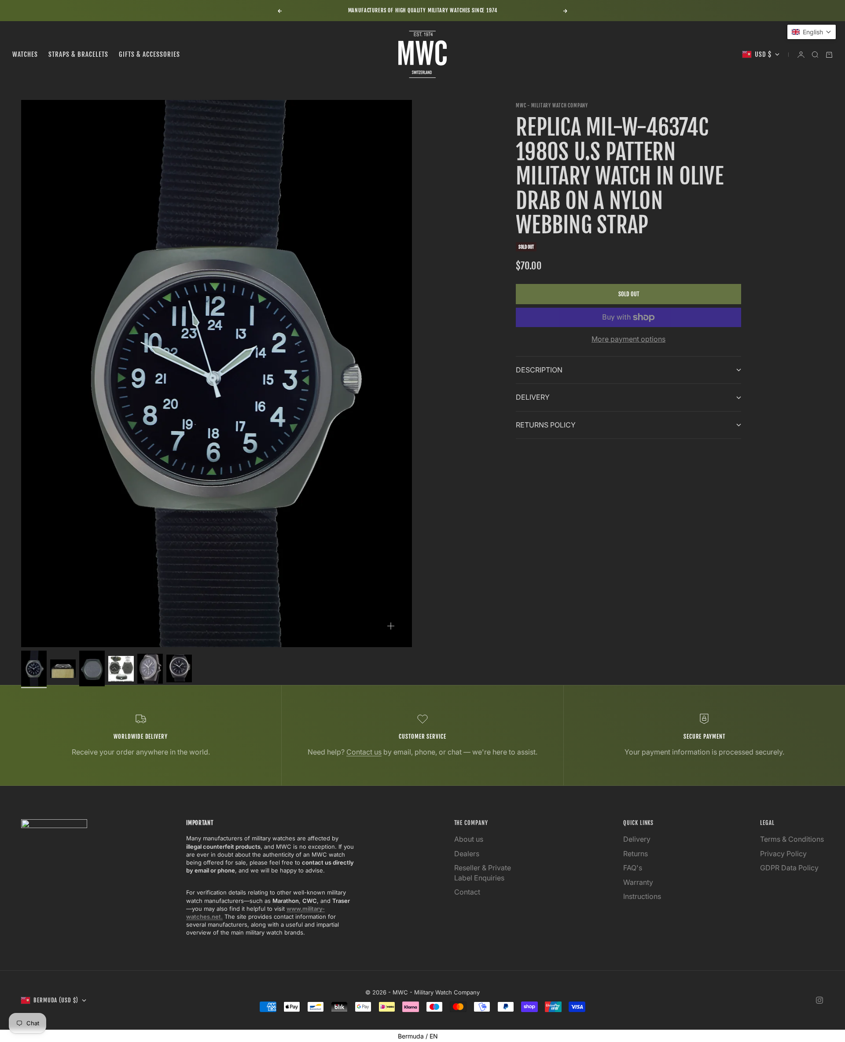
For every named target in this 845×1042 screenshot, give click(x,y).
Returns (635, 853)
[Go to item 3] (92, 668)
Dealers (466, 853)
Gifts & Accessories (149, 54)
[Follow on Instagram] (819, 1000)
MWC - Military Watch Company (552, 106)
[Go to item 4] (121, 668)
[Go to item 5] (150, 668)
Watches (25, 54)
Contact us (364, 751)
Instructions (642, 896)
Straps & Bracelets (78, 54)
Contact (467, 891)
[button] (811, 32)
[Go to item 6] (179, 668)
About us (468, 839)
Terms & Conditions (792, 839)
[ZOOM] (391, 626)
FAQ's (632, 867)
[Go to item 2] (63, 668)
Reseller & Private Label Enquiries (482, 872)
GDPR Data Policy (789, 867)
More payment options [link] (628, 339)
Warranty (638, 882)
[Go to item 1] (34, 668)
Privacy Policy (783, 853)
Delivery (636, 839)
